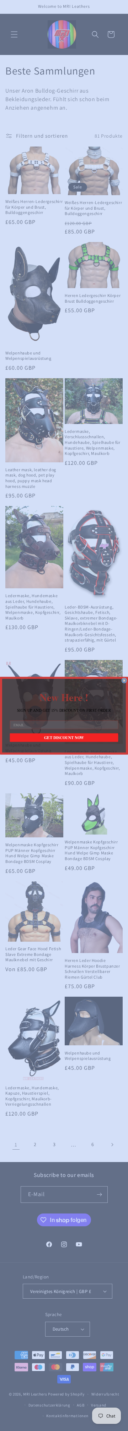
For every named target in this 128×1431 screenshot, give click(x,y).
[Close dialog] (124, 680)
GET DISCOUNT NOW (64, 738)
